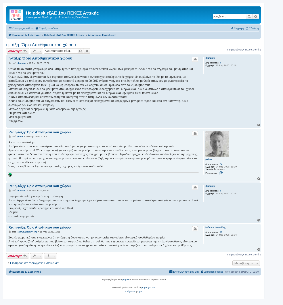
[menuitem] (46, 28)
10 (221, 232)
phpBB (126, 279)
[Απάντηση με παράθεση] (195, 59)
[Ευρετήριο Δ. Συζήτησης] (16, 14)
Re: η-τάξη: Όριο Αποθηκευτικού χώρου (39, 132)
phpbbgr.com (148, 287)
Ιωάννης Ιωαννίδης (215, 227)
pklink (208, 159)
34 (221, 164)
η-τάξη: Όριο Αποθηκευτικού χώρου (41, 44)
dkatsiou (210, 58)
